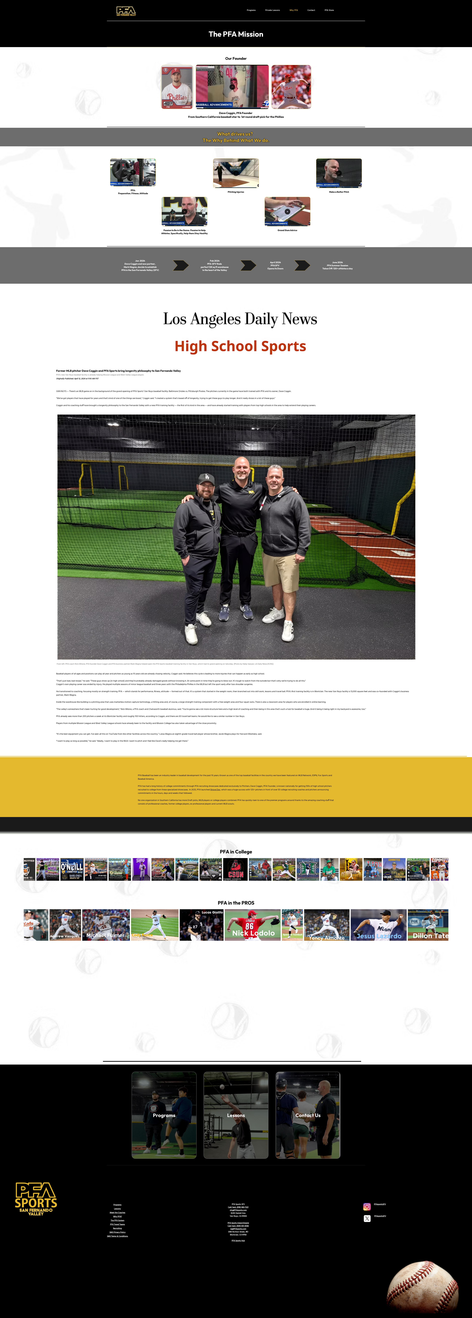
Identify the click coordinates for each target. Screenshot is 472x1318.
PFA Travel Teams (117, 1224)
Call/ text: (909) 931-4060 (238, 1226)
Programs (164, 1115)
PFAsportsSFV (380, 1204)
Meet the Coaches (117, 1212)
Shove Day (215, 790)
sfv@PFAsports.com (238, 1210)
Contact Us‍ (308, 1115)
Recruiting (117, 1228)
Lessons (236, 1115)
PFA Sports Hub (238, 1240)
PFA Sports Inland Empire (238, 1223)
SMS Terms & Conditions (117, 1236)
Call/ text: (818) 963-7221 (238, 1207)
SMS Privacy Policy (117, 1232)
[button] (251, 10)
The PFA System (117, 1220)
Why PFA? (117, 1216)
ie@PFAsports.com (238, 1229)
